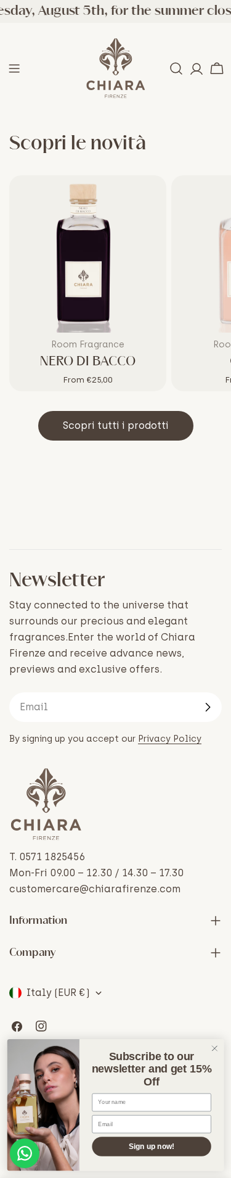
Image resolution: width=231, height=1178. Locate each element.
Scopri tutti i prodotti (116, 425)
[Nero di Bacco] (87, 254)
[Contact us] (24, 1153)
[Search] (176, 68)
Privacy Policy (169, 738)
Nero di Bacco (88, 361)
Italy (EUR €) (58, 992)
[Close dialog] (214, 1048)
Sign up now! (151, 1147)
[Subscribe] (208, 707)
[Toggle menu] (14, 68)
